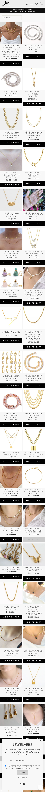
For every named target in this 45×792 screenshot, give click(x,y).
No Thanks (22, 778)
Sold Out (34, 539)
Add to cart (11, 63)
